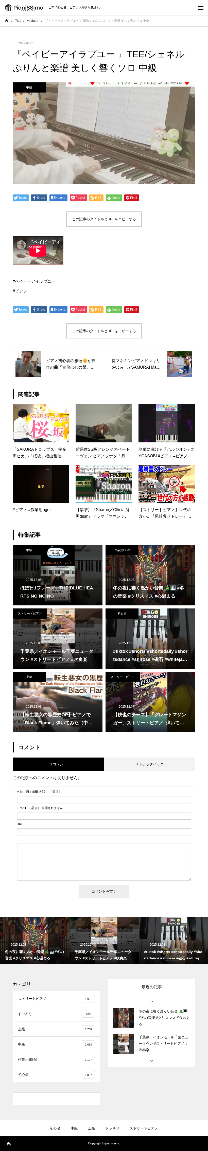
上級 (29, 677)
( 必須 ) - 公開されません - (41, 808)
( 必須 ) (38, 791)
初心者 (122, 613)
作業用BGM (122, 550)
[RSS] (8, 1143)
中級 (29, 87)
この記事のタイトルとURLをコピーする (104, 219)
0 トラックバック (150, 764)
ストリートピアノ (30, 613)
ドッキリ (112, 1128)
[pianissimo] (24, 7)
